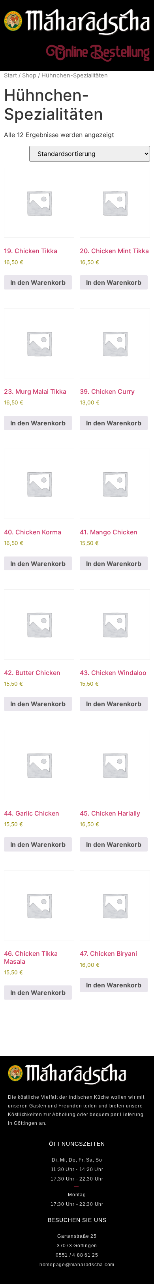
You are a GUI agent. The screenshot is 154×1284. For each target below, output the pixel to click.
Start (10, 75)
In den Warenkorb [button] (38, 282)
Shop (29, 75)
